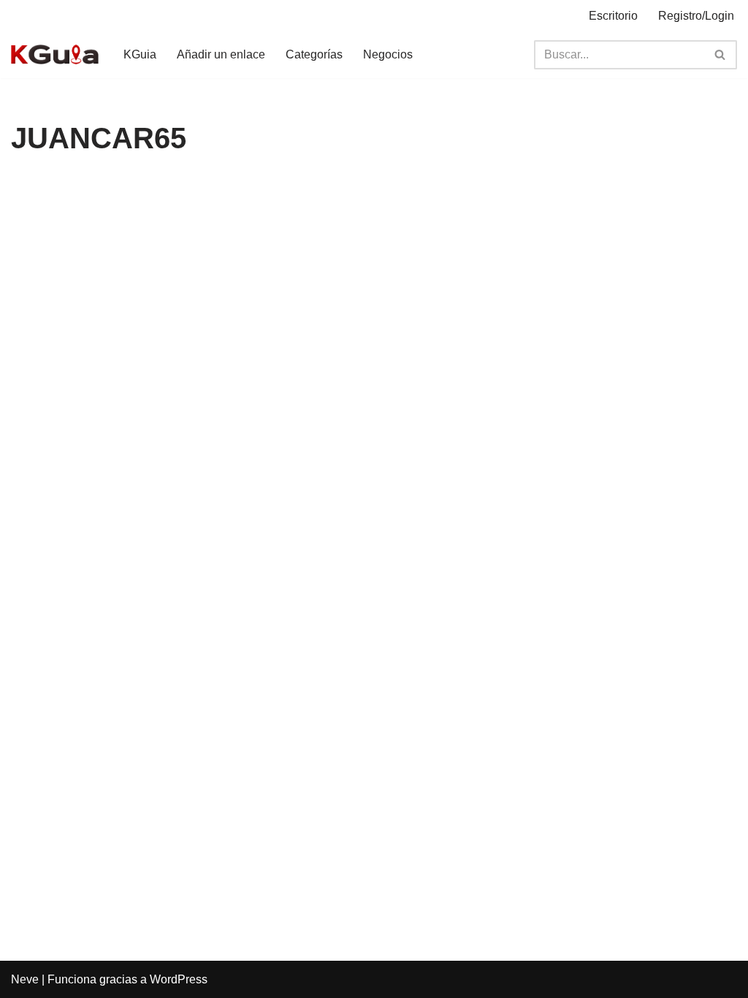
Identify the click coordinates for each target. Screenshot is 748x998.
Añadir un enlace (221, 54)
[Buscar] (720, 54)
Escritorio (613, 15)
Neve (25, 979)
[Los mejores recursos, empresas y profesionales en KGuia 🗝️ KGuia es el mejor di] (55, 54)
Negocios (388, 54)
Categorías (314, 54)
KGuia (139, 54)
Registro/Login (696, 15)
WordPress (178, 979)
